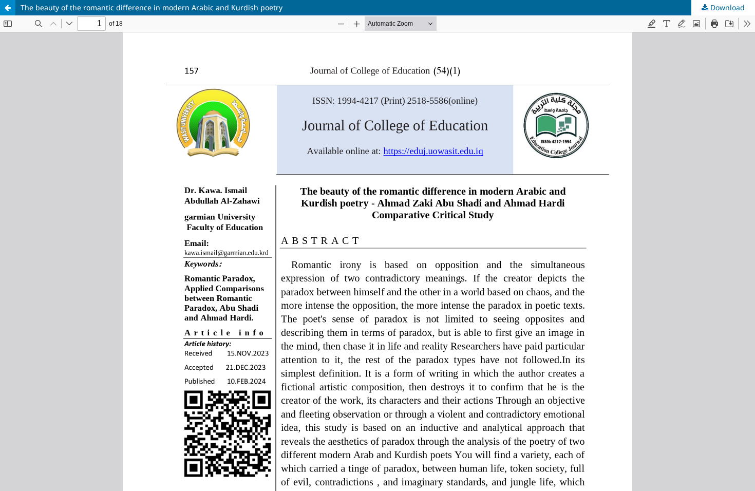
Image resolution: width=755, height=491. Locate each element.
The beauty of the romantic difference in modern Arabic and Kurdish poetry (151, 7)
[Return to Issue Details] (7, 7)
